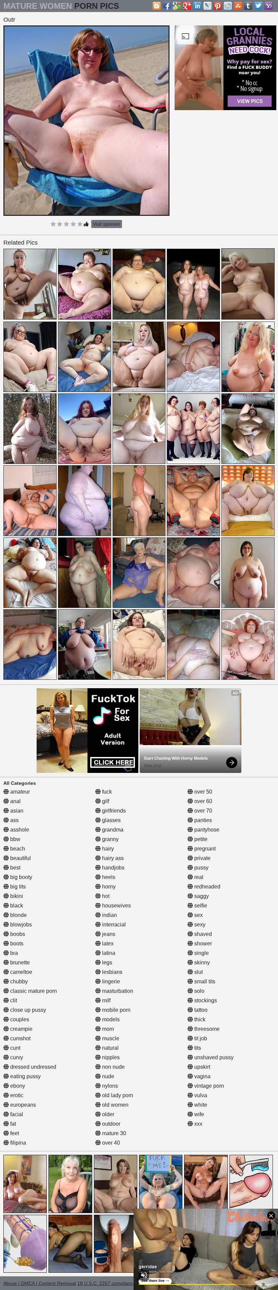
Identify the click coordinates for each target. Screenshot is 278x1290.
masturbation (117, 991)
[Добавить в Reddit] (228, 6)
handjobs (112, 868)
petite (200, 839)
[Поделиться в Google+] (187, 6)
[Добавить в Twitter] (258, 6)
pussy (201, 868)
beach (17, 849)
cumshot (20, 1038)
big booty (20, 877)
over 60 (202, 801)
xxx (197, 1124)
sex (198, 915)
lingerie (110, 981)
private (202, 858)
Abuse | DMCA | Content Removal (39, 1283)
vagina (202, 1076)
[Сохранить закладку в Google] (177, 6)
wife (198, 1114)
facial (16, 1114)
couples (19, 1019)
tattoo (200, 1010)
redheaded (206, 886)
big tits (17, 886)
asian (16, 811)
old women (114, 1105)
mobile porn (116, 1010)
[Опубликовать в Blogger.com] (157, 6)
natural (110, 1048)
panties (202, 820)
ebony (17, 1086)
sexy (199, 924)
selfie (200, 905)
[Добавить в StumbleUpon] (238, 6)
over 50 (202, 792)
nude (107, 1076)
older (107, 1114)
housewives (116, 905)
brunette (19, 962)
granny (110, 839)
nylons (109, 1086)
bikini (16, 896)
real (198, 877)
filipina (17, 1143)
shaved (202, 934)
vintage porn (208, 1086)
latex (107, 943)
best (14, 868)
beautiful (20, 858)
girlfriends (113, 811)
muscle (110, 1038)
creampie (21, 1029)
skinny (201, 962)
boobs (17, 934)
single (201, 953)
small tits (204, 981)
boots (16, 943)
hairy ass (112, 858)
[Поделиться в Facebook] (167, 6)
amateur (19, 792)
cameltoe (20, 972)
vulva (200, 1095)
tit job (200, 1038)
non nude (113, 1067)
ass (14, 820)
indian (109, 915)
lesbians (111, 972)
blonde (18, 915)
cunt (14, 1048)
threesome (206, 1029)
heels (108, 877)
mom (107, 1029)
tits (197, 1048)
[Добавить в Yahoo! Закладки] (268, 6)
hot (105, 896)
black (16, 905)
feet (14, 1133)
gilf (105, 801)
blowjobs (20, 924)
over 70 (202, 811)
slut (198, 972)
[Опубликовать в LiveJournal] (207, 6)
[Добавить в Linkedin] (197, 6)
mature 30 (113, 1133)
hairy (107, 849)
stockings (205, 1000)
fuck (106, 792)
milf (106, 1000)
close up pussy (27, 1010)
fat (12, 1124)
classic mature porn (33, 991)
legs (106, 962)
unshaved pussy (213, 1057)
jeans (108, 934)
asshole (19, 830)
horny (108, 886)
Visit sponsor (106, 224)
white (200, 1105)
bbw (14, 839)
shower (202, 943)
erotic (16, 1095)
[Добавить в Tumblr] (248, 6)
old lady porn (117, 1095)
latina (108, 953)
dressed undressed (32, 1067)
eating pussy (25, 1076)
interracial (113, 924)
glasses (111, 820)
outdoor (110, 1124)
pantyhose (206, 830)
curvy (16, 1057)
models (110, 1019)
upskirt (201, 1067)
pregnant (204, 849)
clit (13, 1000)
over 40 (110, 1143)
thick (199, 1019)
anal (15, 801)
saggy (201, 896)
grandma (112, 830)
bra (13, 953)
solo (198, 991)
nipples (110, 1057)
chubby (18, 981)
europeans (22, 1105)
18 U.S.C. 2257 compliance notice (113, 1283)
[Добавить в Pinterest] (218, 6)
